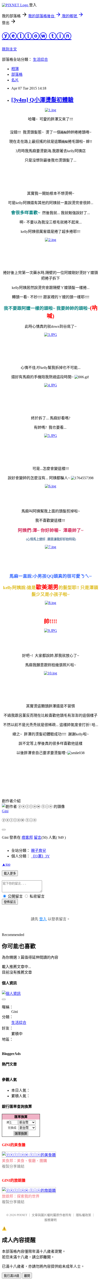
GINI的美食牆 (13, 1145)
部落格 (17, 74)
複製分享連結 (13, 1166)
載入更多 (10, 873)
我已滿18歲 (11, 1276)
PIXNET (22, 1215)
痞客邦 (27, 837)
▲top (6, 864)
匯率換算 (20, 1117)
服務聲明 (50, 1220)
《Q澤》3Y (40, 856)
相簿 (15, 69)
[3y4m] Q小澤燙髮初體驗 (42, 100)
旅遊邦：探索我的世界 (20, 1196)
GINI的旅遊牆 (13, 1180)
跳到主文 (9, 49)
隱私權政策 (83, 1215)
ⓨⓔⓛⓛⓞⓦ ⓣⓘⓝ (36, 36)
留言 (37, 837)
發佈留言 (10, 902)
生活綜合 (40, 59)
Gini (5, 811)
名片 (15, 80)
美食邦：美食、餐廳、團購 (24, 1161)
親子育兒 (38, 851)
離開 (27, 1276)
